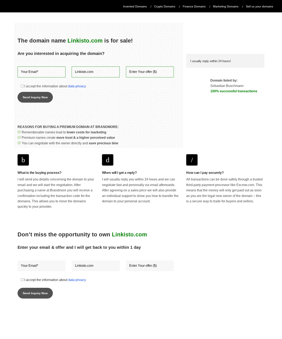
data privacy (77, 86)
